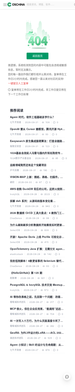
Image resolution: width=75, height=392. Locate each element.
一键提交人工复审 (18, 83)
